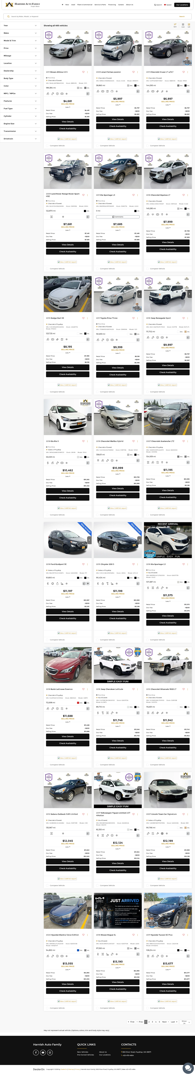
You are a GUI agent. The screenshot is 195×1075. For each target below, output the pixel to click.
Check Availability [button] (67, 129)
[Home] (62, 4)
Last (173, 1022)
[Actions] (87, 72)
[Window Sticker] (87, 583)
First (131, 1022)
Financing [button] (112, 5)
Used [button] (73, 5)
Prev (140, 1022)
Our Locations (182, 5)
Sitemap (71, 1069)
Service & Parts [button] (100, 5)
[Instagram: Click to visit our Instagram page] (50, 1052)
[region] (67, 113)
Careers (121, 5)
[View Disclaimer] (67, 93)
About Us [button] (129, 5)
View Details (68, 122)
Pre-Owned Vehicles (85, 1055)
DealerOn (64, 1069)
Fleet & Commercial (84, 5)
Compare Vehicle (57, 146)
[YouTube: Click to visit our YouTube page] (43, 1052)
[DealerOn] (39, 1069)
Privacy (77, 1069)
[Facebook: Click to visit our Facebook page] (36, 1052)
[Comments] (87, 93)
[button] (89, 48)
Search (182, 16)
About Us (103, 1052)
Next (165, 1022)
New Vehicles (82, 1052)
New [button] (67, 5)
